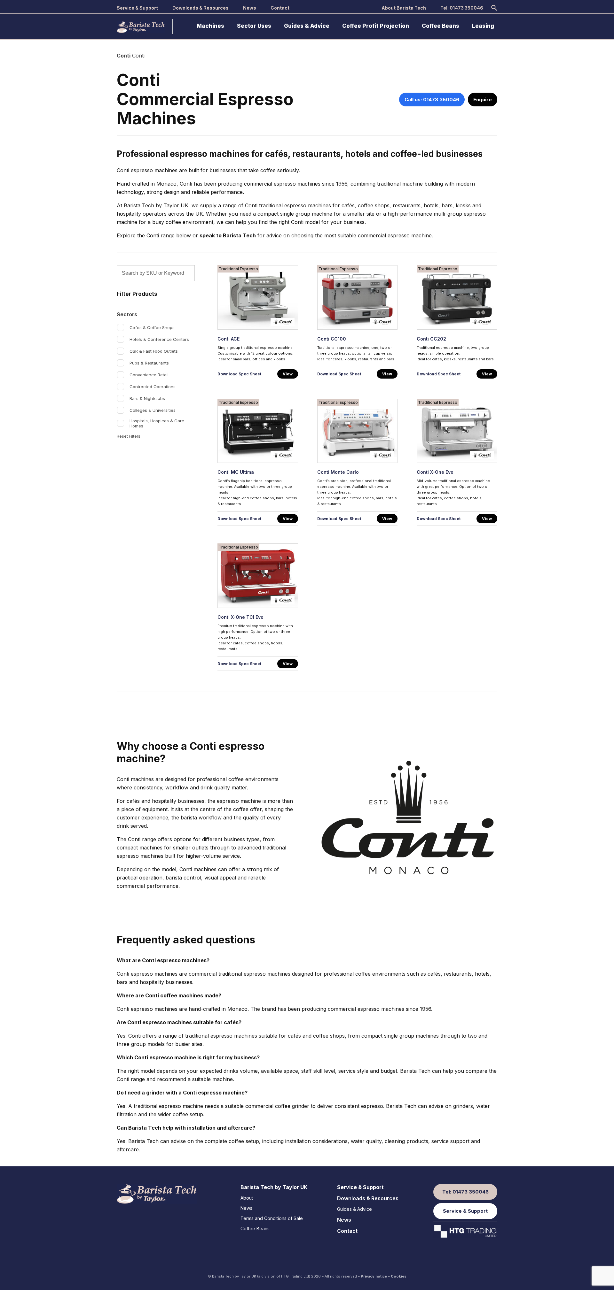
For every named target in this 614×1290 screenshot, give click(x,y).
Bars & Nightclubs (147, 398)
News (249, 8)
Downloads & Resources (200, 8)
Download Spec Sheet (239, 374)
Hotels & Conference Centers (159, 339)
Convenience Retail (149, 374)
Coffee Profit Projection (375, 26)
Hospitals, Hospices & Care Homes (157, 423)
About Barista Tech (404, 8)
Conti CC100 (331, 339)
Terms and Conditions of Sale (271, 1218)
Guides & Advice (306, 26)
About (246, 1198)
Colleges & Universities (153, 410)
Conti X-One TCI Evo (240, 617)
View (288, 374)
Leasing (483, 26)
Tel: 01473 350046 (461, 8)
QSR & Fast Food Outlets (154, 351)
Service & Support (137, 8)
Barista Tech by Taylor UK (273, 1187)
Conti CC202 (431, 339)
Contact (280, 8)
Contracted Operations (153, 386)
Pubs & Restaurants (149, 362)
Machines (210, 26)
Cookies (398, 1276)
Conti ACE (228, 339)
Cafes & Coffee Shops (152, 327)
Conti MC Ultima (235, 472)
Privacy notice (374, 1276)
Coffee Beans (440, 26)
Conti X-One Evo (435, 472)
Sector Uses (254, 26)
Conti (123, 55)
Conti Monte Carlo (338, 472)
